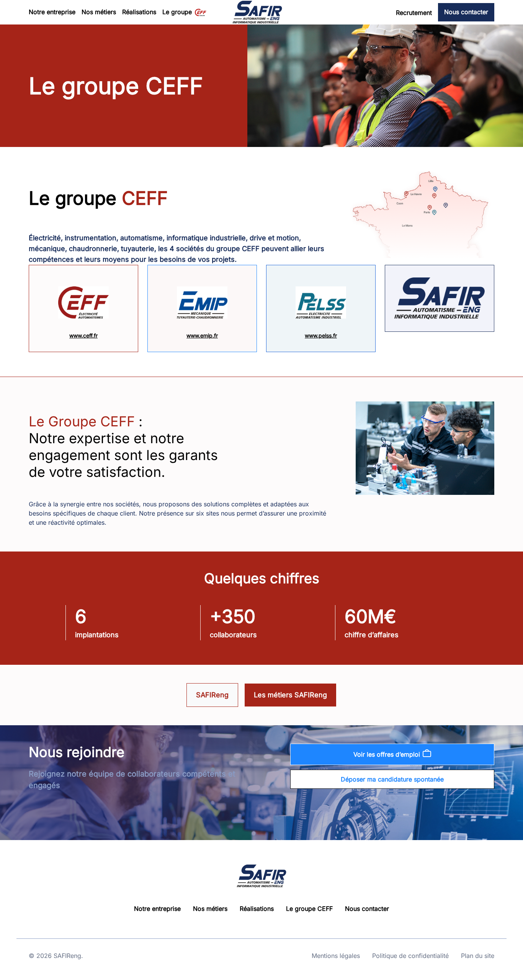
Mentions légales (336, 955)
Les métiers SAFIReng (290, 695)
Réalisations (139, 12)
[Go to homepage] (257, 12)
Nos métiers (99, 12)
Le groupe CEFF (309, 908)
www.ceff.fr (83, 335)
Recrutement (414, 12)
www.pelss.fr (321, 335)
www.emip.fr (202, 335)
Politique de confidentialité (410, 955)
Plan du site (477, 955)
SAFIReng (212, 695)
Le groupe (177, 12)
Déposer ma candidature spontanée (392, 779)
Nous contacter (466, 12)
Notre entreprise (52, 12)
